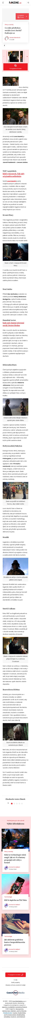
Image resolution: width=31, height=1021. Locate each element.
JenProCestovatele (10, 1015)
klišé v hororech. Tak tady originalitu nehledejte (13, 175)
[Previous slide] (5, 56)
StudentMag (22, 1013)
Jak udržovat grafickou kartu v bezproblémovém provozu (14, 942)
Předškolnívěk (7, 1013)
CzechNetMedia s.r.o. (18, 1001)
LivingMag (7, 1017)
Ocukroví (13, 1017)
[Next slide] (26, 56)
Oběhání (13, 1011)
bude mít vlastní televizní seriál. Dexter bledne (13, 324)
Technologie (8, 897)
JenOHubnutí (21, 1017)
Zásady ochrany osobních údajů (15, 985)
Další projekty (15, 982)
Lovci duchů (11, 181)
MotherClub (6, 1011)
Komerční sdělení (14, 867)
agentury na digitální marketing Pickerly (14, 1007)
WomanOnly (20, 1009)
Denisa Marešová (14, 37)
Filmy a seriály (9, 25)
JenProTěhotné (21, 1011)
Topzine (14, 1013)
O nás (15, 980)
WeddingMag (21, 1015)
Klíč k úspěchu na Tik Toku (15, 900)
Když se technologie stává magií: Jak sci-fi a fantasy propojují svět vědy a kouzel (15, 859)
